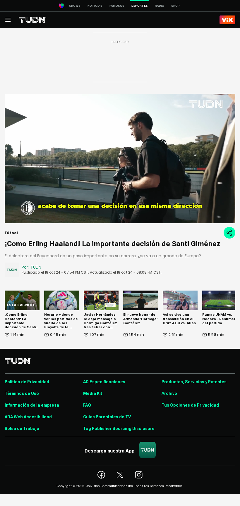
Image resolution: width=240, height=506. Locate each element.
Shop (175, 5)
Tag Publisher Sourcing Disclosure (119, 428)
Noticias (95, 5)
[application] (120, 158)
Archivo (169, 393)
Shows (74, 5)
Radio (159, 5)
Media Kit (92, 393)
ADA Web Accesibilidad (28, 417)
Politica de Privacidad (27, 381)
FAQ (87, 405)
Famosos (116, 5)
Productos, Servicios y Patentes (194, 381)
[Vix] (227, 19)
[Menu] (8, 19)
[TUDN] (32, 20)
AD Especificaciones (104, 381)
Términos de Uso (22, 393)
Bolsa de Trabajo (22, 428)
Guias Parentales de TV (107, 417)
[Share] (229, 233)
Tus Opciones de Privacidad (190, 405)
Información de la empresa (32, 405)
